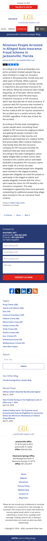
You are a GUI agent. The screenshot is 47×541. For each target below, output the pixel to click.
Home (3, 29)
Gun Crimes (9, 336)
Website (11, 29)
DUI (6, 311)
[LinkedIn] (23, 291)
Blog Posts (23, 498)
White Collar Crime (17, 203)
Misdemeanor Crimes (14, 343)
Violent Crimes (11, 332)
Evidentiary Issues (12, 339)
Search (24, 366)
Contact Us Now (23, 277)
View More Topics (10, 346)
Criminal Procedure (13, 315)
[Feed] (35, 291)
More (42, 29)
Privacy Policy (24, 486)
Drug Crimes (10, 304)
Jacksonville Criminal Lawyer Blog (24, 18)
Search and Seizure (13, 308)
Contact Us (21, 29)
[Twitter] (17, 291)
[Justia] (29, 291)
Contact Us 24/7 (23, 5)
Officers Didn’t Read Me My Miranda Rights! (22, 392)
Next (27, 214)
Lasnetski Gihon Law (34, 528)
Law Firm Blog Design (23, 538)
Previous (8, 214)
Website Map (23, 490)
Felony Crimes (10, 325)
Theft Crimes (10, 329)
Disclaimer (23, 482)
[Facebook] (12, 291)
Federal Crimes (11, 318)
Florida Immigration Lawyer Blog (17, 380)
